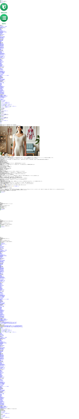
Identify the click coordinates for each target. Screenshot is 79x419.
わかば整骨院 (8, 322)
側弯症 (1, 41)
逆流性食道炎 (2, 92)
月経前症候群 (2, 311)
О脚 (0, 61)
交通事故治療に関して (3, 97)
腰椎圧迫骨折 (2, 45)
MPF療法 (1, 25)
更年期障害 (1, 87)
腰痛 (0, 49)
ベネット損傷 (2, 262)
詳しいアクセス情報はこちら (4, 110)
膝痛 (0, 59)
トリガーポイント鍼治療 (3, 26)
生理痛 (1, 88)
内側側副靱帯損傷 (2, 71)
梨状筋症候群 (2, 44)
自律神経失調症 (2, 314)
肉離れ (1, 68)
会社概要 (1, 99)
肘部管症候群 (2, 54)
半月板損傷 (1, 74)
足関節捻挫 (1, 301)
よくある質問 (2, 248)
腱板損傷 (1, 299)
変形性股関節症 (2, 66)
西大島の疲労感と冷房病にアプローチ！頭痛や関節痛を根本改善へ (13, 325)
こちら (6, 185)
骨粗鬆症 (1, 57)
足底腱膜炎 (1, 69)
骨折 (0, 78)
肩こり (1, 35)
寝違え (1, 29)
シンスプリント (2, 70)
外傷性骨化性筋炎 (2, 79)
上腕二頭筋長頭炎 (2, 260)
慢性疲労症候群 (2, 86)
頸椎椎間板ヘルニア (3, 31)
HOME (1, 245)
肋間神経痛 (1, 263)
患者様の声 (1, 334)
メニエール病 (2, 82)
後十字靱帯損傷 (2, 296)
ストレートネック (2, 30)
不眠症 (1, 83)
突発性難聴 (1, 312)
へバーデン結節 (2, 281)
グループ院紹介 (2, 97)
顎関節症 (1, 33)
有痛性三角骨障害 (2, 53)
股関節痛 (1, 288)
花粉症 (1, 91)
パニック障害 (2, 317)
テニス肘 (1, 298)
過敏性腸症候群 (2, 93)
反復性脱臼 (1, 38)
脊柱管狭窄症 (2, 47)
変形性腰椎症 (2, 268)
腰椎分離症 (1, 43)
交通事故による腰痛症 (3, 95)
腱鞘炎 (1, 275)
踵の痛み (1, 283)
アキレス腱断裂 (2, 79)
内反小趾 (1, 64)
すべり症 (1, 46)
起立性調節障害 (2, 92)
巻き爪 (1, 66)
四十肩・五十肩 (2, 36)
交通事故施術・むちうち (3, 96)
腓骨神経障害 (2, 61)
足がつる (1, 62)
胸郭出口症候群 (2, 34)
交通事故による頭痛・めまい (4, 319)
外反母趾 (1, 60)
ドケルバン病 (2, 55)
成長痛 (1, 65)
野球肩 (1, 76)
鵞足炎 (1, 286)
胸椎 (0, 265)
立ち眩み (1, 89)
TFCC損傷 (1, 56)
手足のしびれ (2, 51)
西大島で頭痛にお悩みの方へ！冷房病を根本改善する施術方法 (12, 326)
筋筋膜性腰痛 (2, 270)
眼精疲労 (1, 81)
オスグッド (1, 293)
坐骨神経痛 (1, 273)
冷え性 (1, 84)
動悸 (0, 85)
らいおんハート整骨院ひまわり (8, 323)
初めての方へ (2, 247)
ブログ (1, 98)
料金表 (1, 245)
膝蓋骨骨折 (1, 80)
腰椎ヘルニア (2, 43)
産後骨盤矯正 (2, 250)
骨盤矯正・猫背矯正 (3, 27)
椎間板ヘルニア (2, 48)
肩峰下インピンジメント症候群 (4, 75)
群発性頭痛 (1, 90)
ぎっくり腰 (1, 48)
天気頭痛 (1, 309)
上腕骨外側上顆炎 (2, 280)
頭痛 (0, 252)
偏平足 (1, 63)
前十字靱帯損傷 (2, 72)
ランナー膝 (1, 291)
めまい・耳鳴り (2, 306)
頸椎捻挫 (1, 30)
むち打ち (1, 257)
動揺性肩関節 (2, 37)
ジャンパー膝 (2, 73)
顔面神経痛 (1, 32)
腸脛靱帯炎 (1, 294)
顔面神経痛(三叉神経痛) (3, 255)
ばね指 (1, 52)
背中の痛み (1, 40)
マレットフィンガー (3, 278)
